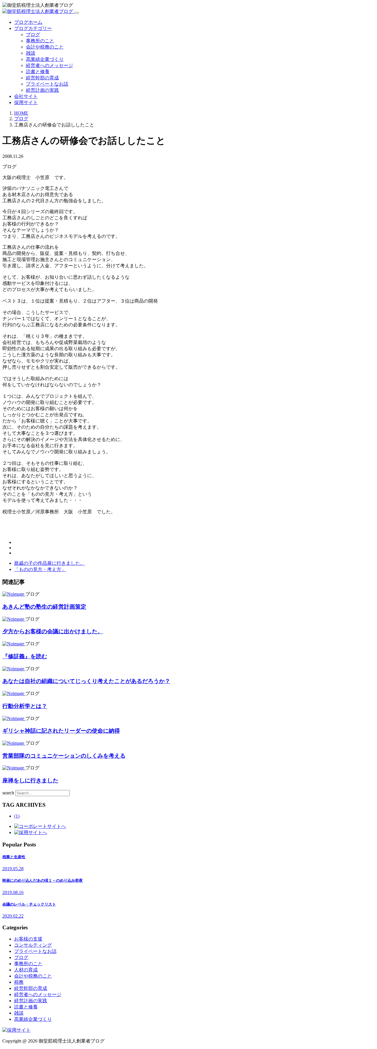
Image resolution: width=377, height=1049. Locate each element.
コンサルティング (33, 945)
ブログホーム (28, 22)
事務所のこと (40, 40)
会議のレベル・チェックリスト (29, 904)
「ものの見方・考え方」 (40, 569)
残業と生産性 (13, 857)
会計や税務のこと (45, 46)
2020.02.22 (13, 915)
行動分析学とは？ (24, 706)
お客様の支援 (28, 938)
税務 (19, 982)
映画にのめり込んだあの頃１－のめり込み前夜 (42, 880)
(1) (16, 816)
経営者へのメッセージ (49, 65)
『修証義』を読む (24, 656)
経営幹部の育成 (42, 77)
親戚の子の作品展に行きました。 (49, 563)
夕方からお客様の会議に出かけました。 (52, 631)
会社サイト (26, 96)
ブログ (33, 34)
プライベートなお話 (47, 83)
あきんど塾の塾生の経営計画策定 (44, 607)
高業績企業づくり (45, 59)
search (8, 792)
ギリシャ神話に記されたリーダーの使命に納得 (61, 731)
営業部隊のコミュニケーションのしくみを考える (63, 756)
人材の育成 (26, 969)
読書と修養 (37, 71)
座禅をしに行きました (30, 780)
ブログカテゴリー (33, 28)
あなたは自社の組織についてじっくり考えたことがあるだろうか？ (86, 681)
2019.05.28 (13, 868)
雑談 (30, 53)
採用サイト (26, 102)
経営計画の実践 (42, 90)
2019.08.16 (13, 892)
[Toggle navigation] (76, 13)
